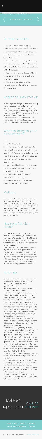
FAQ (15, 423)
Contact (31, 423)
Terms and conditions (16, 426)
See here (20, 76)
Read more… (15, 58)
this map (17, 73)
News (22, 423)
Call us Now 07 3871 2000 (21, 19)
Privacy (32, 426)
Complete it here (10, 88)
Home (9, 423)
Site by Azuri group (33, 434)
